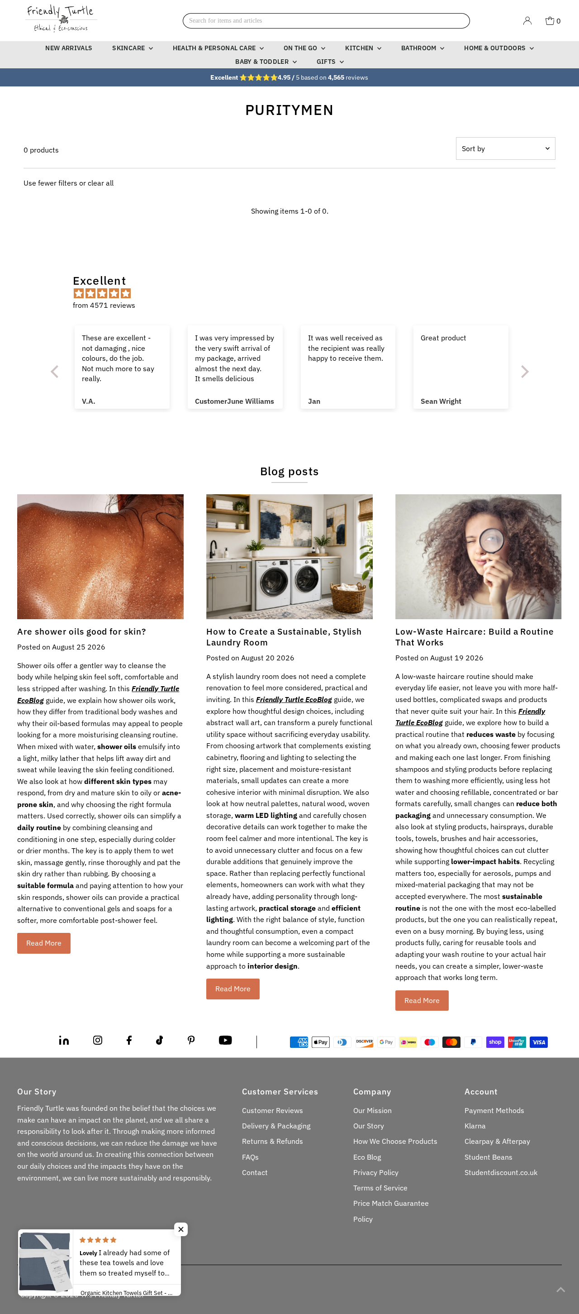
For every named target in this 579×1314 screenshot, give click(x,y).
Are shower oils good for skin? (81, 631)
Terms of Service (380, 1187)
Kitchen (360, 48)
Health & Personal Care (215, 48)
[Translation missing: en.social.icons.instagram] (97, 1042)
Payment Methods (494, 1110)
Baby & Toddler (262, 61)
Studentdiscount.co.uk (501, 1172)
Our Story (368, 1125)
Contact (255, 1172)
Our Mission (372, 1110)
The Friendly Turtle (111, 1294)
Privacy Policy (376, 1172)
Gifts (327, 61)
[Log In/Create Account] (527, 21)
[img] (294, 294)
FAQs (250, 1156)
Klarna (475, 1125)
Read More (44, 942)
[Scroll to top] (561, 1289)
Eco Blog (367, 1156)
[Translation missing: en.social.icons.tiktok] (159, 1042)
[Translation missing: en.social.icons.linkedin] (64, 1042)
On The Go (301, 48)
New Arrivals (68, 48)
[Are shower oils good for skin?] (100, 556)
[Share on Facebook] (129, 1042)
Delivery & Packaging (276, 1125)
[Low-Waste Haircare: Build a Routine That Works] (478, 556)
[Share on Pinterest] (191, 1042)
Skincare (129, 48)
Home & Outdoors (495, 48)
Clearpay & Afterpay (497, 1141)
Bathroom (419, 48)
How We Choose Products (395, 1141)
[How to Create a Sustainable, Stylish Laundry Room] (289, 556)
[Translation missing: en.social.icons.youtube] (225, 1042)
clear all (101, 182)
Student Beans (489, 1156)
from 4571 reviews (104, 305)
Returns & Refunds (272, 1141)
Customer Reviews (272, 1110)
